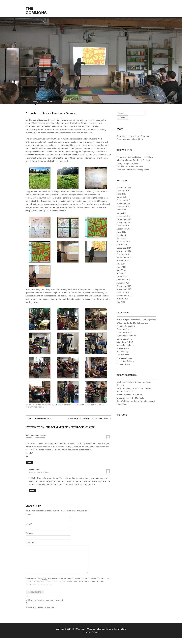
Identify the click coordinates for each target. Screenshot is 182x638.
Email (29, 524)
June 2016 (121, 209)
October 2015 (123, 225)
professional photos (125, 345)
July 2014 (121, 264)
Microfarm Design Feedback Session (133, 160)
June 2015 (121, 232)
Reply (29, 462)
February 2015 (123, 241)
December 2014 (124, 248)
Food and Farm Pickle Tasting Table (133, 169)
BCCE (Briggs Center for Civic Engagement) (136, 320)
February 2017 (123, 200)
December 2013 (124, 286)
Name (29, 514)
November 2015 (124, 222)
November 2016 (124, 203)
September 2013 (124, 295)
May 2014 (121, 270)
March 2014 (122, 276)
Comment (30, 542)
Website (29, 533)
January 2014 (123, 283)
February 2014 (123, 280)
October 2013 (123, 292)
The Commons (36, 10)
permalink (42, 407)
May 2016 (121, 213)
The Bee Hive (123, 354)
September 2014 (124, 257)
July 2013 (121, 302)
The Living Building (125, 361)
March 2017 (122, 197)
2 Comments (49, 102)
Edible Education (124, 339)
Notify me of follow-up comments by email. (45, 600)
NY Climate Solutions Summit (130, 166)
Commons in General (54, 405)
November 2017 (124, 187)
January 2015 (123, 245)
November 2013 (124, 289)
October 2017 (123, 190)
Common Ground (124, 329)
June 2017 (121, 194)
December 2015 (124, 219)
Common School (124, 332)
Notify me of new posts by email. (40, 607)
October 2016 (123, 206)
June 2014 (121, 267)
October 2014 (123, 254)
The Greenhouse (124, 358)
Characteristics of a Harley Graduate (133, 136)
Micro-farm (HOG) (71, 405)
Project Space (84, 405)
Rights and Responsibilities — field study (89, 418)
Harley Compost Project (39, 418)
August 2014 (122, 260)
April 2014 (121, 273)
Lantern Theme (92, 632)
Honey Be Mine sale (134, 395)
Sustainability (122, 351)
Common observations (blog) (130, 139)
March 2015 (122, 238)
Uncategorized (97, 405)
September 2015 (124, 229)
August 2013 (122, 299)
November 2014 (124, 251)
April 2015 (121, 235)
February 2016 (123, 216)
